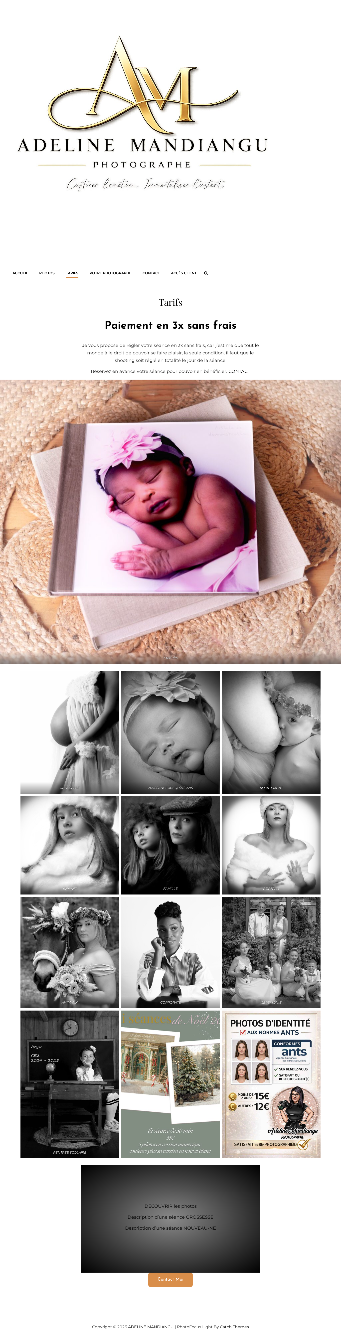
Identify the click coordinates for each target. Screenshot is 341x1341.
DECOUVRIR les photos (171, 1206)
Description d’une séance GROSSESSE (170, 1217)
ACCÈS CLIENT (183, 273)
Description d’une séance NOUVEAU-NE (170, 1228)
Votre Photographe (110, 273)
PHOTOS (47, 273)
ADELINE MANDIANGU (151, 1327)
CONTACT (151, 273)
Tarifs (72, 273)
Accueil (20, 273)
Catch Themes (234, 1327)
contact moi (170, 1279)
